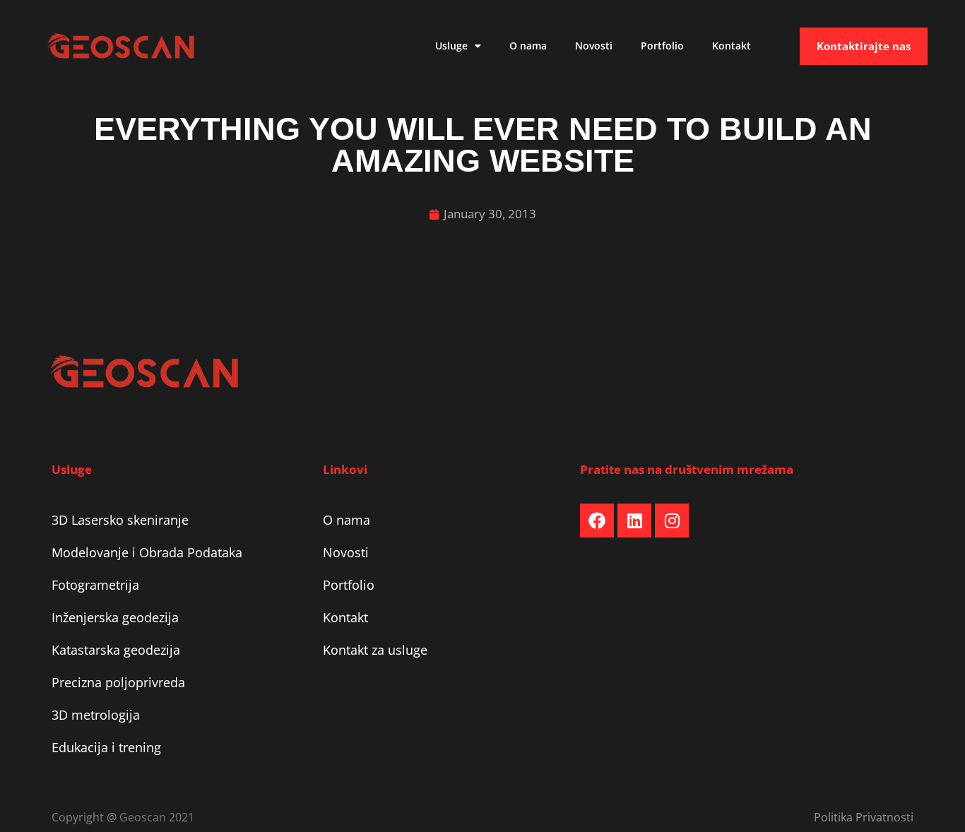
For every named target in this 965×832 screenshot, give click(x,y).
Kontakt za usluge (375, 649)
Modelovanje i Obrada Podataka (147, 552)
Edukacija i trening (106, 747)
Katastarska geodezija (116, 649)
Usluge (451, 45)
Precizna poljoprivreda (118, 682)
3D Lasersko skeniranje (120, 519)
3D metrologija (96, 714)
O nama (528, 45)
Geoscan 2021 (156, 817)
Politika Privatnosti (863, 817)
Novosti (593, 45)
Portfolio (662, 45)
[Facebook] (597, 520)
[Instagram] (672, 520)
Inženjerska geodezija (115, 617)
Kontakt (731, 45)
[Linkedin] (634, 520)
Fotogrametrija (95, 584)
